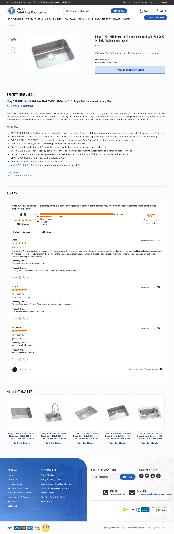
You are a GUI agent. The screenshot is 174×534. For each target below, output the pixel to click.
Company (126, 18)
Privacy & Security (140, 2)
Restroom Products (111, 18)
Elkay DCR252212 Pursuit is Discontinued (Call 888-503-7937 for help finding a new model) (150, 436)
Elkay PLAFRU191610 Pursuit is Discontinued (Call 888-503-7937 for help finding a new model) (21, 436)
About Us (126, 2)
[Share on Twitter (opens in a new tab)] (23, 277)
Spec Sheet (13, 172)
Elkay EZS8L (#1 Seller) (52, 479)
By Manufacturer (15, 18)
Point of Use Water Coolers (55, 488)
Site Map (12, 506)
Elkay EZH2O (47, 475)
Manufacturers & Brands (20, 492)
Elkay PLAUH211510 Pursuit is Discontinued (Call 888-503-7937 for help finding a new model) (118, 436)
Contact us (154, 2)
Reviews (164, 2)
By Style (29, 18)
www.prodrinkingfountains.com (133, 528)
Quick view (21, 412)
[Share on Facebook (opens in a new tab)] (19, 277)
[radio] (87, 214)
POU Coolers (70, 18)
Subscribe (127, 476)
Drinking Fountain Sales (53, 497)
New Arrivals (47, 501)
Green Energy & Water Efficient (48, 18)
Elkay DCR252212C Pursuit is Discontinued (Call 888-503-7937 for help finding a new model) (54, 436)
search (117, 10)
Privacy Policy (15, 484)
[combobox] (95, 11)
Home (11, 475)
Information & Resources (20, 497)
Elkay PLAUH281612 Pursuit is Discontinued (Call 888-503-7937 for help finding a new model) (86, 436)
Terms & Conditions (18, 488)
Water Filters (94, 18)
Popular (82, 18)
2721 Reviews (25, 224)
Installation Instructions (19, 175)
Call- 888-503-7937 (155, 17)
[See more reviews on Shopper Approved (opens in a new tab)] (28, 277)
